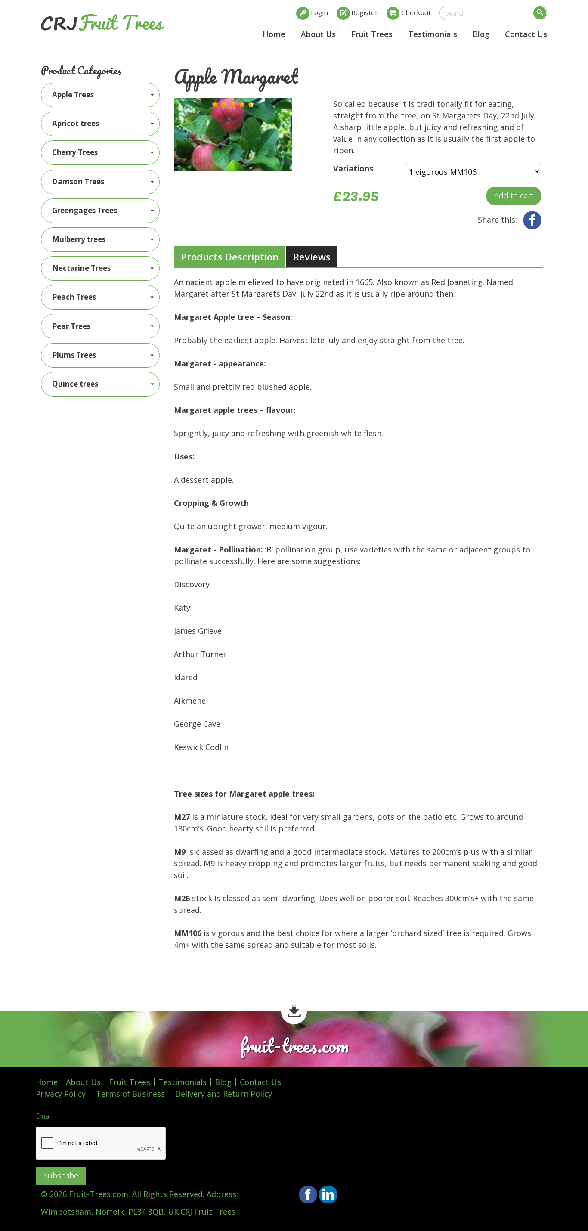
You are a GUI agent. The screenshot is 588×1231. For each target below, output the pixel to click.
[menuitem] (100, 95)
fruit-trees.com (294, 1046)
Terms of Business (130, 1094)
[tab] (229, 257)
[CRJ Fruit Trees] (102, 22)
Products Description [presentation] (230, 256)
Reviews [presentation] (312, 256)
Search (539, 12)
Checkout (416, 12)
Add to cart (513, 195)
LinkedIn (328, 1194)
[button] (214, 104)
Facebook (532, 220)
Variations (353, 168)
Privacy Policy (61, 1094)
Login (319, 12)
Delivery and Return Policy (223, 1094)
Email (44, 1116)
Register (364, 12)
